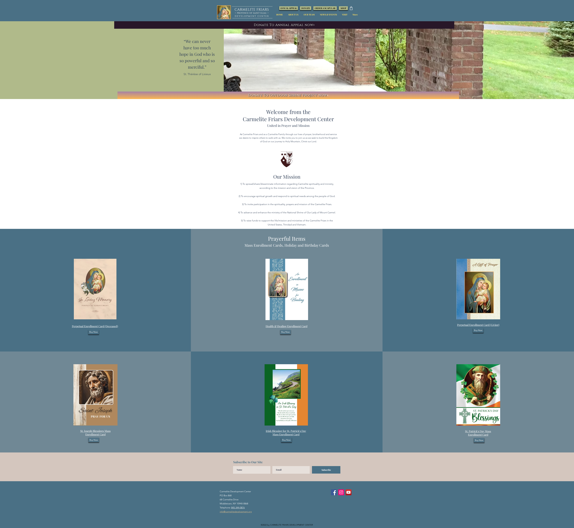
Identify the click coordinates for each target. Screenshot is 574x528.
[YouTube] (348, 492)
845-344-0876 (238, 507)
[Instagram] (341, 492)
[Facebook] (334, 492)
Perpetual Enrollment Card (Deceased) (95, 326)
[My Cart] (351, 8)
